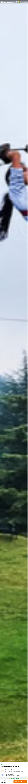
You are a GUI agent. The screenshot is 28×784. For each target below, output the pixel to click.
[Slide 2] (10, 760)
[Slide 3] (11, 760)
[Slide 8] (19, 760)
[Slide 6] (16, 760)
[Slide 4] (13, 760)
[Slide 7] (17, 760)
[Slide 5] (14, 760)
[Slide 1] (8, 760)
